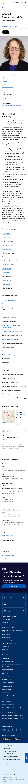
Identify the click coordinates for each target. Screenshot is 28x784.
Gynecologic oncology (7, 86)
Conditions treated (9, 229)
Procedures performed (10, 296)
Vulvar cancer (6, 284)
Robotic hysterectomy (9, 351)
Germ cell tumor (7, 257)
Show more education (7, 452)
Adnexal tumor (6, 233)
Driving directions (20, 414)
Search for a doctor (8, 8)
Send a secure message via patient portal (12, 105)
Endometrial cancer (8, 245)
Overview (6, 32)
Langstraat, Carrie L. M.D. (10, 558)
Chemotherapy (6, 304)
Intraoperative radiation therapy (12, 331)
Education (6, 431)
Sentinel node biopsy (8, 355)
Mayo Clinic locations (10, 406)
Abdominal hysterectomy (10, 300)
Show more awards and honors (9, 505)
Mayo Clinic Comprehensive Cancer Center (12, 77)
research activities (16, 543)
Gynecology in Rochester (8, 89)
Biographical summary (8, 115)
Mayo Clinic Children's (7, 79)
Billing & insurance (20, 420)
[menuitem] (6, 32)
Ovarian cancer (6, 268)
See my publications (7, 535)
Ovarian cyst (6, 272)
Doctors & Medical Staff (8, 555)
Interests (5, 370)
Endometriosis (6, 249)
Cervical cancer (6, 237)
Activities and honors (10, 459)
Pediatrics (4, 81)
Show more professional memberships (11, 528)
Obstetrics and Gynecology (8, 75)
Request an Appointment (10, 26)
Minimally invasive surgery (10, 339)
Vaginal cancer (6, 280)
